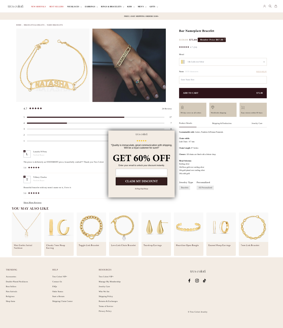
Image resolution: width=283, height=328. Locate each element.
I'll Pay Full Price (141, 189)
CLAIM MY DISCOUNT (141, 181)
